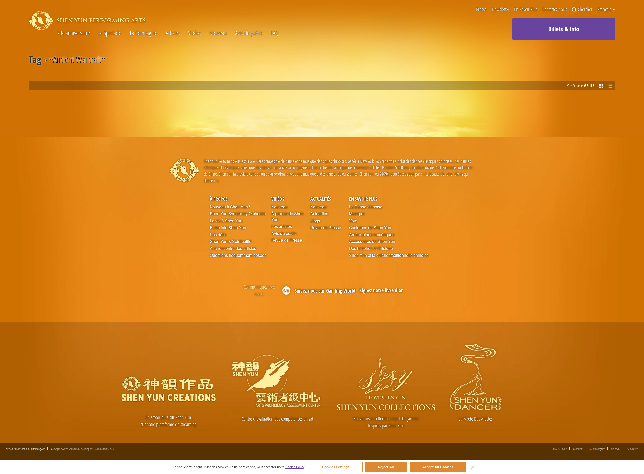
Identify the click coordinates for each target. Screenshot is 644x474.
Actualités (320, 199)
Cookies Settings (335, 466)
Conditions (578, 448)
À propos (218, 199)
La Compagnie (143, 32)
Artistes (173, 32)
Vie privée (616, 448)
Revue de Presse (286, 240)
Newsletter (500, 9)
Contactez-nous (554, 9)
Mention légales (597, 448)
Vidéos (194, 32)
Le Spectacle (109, 32)
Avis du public (248, 32)
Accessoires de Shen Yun (372, 241)
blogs (315, 221)
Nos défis (218, 234)
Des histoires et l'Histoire (371, 248)
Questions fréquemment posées (238, 255)
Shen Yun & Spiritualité (230, 241)
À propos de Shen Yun (287, 216)
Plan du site (632, 448)
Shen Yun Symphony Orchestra (238, 213)
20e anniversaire (73, 32)
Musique (357, 213)
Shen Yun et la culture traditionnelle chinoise (389, 255)
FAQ (274, 32)
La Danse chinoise (365, 207)
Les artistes (281, 226)
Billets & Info (563, 29)
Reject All (386, 466)
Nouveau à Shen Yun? (230, 207)
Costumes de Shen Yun (370, 227)
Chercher (585, 9)
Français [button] (605, 9)
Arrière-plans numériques (371, 234)
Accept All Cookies (437, 466)
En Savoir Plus (525, 9)
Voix (353, 221)
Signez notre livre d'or (381, 290)
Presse (481, 9)
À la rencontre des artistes (233, 248)
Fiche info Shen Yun (228, 227)
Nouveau (218, 32)
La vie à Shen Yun (226, 221)
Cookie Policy (294, 467)
